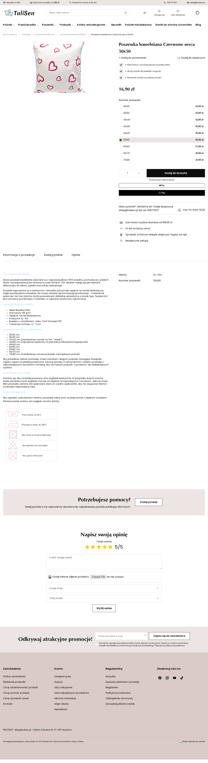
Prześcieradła (27, 25)
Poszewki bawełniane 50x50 (73, 35)
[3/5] (99, 547)
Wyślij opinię (104, 608)
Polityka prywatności (118, 693)
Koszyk (58, 682)
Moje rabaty (61, 704)
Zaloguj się (159, 15)
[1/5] (87, 547)
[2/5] (93, 547)
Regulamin (112, 687)
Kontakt (8, 704)
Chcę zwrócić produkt (16, 693)
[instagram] (167, 678)
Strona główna (10, 35)
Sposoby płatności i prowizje (122, 682)
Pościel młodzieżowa (138, 25)
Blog (198, 25)
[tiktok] (182, 678)
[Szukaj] (126, 13)
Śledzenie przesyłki (14, 682)
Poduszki (65, 25)
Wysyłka (110, 676)
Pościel (7, 25)
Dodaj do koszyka (176, 173)
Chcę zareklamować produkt (20, 687)
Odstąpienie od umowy (119, 698)
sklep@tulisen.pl (22, 730)
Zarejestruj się (62, 676)
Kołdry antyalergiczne (91, 25)
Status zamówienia (14, 676)
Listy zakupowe (178, 15)
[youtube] (174, 678)
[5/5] (110, 547)
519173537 (8, 730)
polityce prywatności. (174, 646)
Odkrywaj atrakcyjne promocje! (55, 638)
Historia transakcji (65, 698)
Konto (58, 669)
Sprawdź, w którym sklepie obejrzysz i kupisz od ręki (156, 235)
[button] (27, 671)
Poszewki (47, 25)
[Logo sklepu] (19, 12)
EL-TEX (157, 275)
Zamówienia (12, 669)
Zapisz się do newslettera (169, 636)
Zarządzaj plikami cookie (120, 704)
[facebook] (160, 678)
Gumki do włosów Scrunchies (173, 25)
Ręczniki (116, 25)
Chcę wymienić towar (16, 698)
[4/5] (104, 547)
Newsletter (61, 709)
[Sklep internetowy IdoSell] (192, 741)
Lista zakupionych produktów (71, 693)
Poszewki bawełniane (45, 35)
